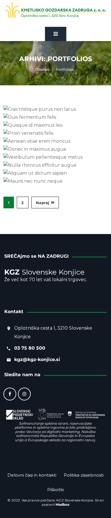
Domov (43, 69)
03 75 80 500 (29, 348)
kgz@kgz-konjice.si (37, 359)
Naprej (43, 202)
